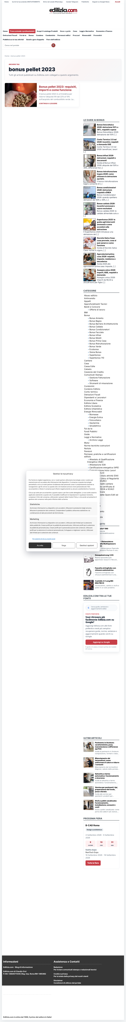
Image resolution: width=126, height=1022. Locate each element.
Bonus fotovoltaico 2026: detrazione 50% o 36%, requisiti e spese (107, 127)
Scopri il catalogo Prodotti (47, 31)
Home (6, 2)
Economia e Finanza (104, 31)
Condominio (50, 35)
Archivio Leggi (96, 440)
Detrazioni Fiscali (10, 35)
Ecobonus (94, 349)
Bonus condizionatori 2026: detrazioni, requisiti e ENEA (106, 190)
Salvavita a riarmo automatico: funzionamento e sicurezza (107, 776)
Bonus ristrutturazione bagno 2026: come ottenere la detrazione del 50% (107, 175)
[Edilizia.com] (63, 10)
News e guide (65, 31)
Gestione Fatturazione (99, 377)
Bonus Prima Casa (97, 341)
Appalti (87, 301)
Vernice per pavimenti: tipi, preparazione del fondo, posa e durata (106, 789)
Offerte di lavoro (97, 309)
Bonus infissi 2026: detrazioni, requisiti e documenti (106, 158)
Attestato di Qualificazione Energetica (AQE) (100, 460)
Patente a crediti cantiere (101, 484)
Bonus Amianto (96, 318)
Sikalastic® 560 (101, 529)
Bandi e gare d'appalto (35, 40)
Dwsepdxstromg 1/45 (104, 555)
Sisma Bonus (95, 352)
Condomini (89, 386)
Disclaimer (58, 980)
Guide (87, 434)
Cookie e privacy (61, 974)
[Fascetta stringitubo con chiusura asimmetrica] (88, 572)
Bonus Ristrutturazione (99, 343)
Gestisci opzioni (87, 545)
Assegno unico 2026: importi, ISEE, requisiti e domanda (107, 272)
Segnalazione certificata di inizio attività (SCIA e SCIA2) (100, 487)
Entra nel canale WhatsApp (53, 2)
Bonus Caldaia (96, 326)
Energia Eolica (96, 417)
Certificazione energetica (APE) (104, 467)
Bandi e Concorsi (92, 307)
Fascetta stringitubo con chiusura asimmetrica (105, 569)
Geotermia (94, 423)
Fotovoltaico (95, 420)
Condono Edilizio (92, 389)
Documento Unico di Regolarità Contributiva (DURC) (103, 479)
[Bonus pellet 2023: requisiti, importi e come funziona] (21, 95)
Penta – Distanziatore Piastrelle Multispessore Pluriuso (105, 543)
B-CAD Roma (92, 825)
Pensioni (88, 451)
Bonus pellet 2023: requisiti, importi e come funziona (58, 88)
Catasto (88, 369)
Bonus (31, 35)
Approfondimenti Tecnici (95, 304)
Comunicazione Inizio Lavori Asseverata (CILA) (101, 471)
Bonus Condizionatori (99, 329)
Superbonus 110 (96, 358)
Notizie (87, 448)
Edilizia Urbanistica (93, 409)
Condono (39, 35)
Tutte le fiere (93, 863)
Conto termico (91, 392)
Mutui (86, 443)
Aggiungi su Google (101, 642)
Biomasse (93, 414)
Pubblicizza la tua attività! (13, 40)
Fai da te (23, 35)
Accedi (117, 2)
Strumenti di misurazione (101, 383)
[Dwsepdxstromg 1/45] (88, 559)
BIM (86, 312)
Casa (75, 31)
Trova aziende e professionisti (22, 31)
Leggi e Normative (86, 31)
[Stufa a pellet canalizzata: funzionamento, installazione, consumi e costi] (88, 805)
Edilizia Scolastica (92, 406)
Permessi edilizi (64, 35)
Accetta (40, 545)
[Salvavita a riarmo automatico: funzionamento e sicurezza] (88, 778)
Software (93, 380)
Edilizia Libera (90, 403)
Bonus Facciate (96, 332)
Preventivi (98, 35)
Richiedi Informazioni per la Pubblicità (19, 998)
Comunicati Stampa (93, 375)
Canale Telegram (72, 2)
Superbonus (95, 355)
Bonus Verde (95, 346)
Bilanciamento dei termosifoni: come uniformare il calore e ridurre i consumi (107, 761)
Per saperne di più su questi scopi (43, 539)
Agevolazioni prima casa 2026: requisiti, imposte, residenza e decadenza (106, 258)
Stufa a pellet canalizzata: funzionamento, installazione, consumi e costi (106, 804)
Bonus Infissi (95, 335)
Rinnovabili (86, 35)
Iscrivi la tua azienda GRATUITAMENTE (26, 2)
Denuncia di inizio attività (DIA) (103, 475)
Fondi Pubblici (90, 431)
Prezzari (76, 35)
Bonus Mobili (95, 338)
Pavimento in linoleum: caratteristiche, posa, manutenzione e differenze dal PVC (106, 746)
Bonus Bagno (95, 321)
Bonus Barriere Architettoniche (103, 324)
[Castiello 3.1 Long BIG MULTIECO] (88, 585)
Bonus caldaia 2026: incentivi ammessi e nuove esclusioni (106, 206)
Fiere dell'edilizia (53, 40)
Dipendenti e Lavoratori (95, 397)
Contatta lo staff (10, 1007)
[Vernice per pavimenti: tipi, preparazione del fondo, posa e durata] (88, 791)
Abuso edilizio (90, 295)
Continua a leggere (48, 103)
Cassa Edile (89, 366)
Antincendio (89, 298)
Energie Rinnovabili (93, 411)
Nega (64, 545)
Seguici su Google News (101, 2)
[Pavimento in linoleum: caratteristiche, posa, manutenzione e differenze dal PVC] (88, 747)
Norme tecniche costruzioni (97, 445)
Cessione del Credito (94, 372)
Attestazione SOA (97, 464)
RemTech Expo (92, 852)
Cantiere (88, 360)
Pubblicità (85, 2)
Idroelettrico (95, 426)
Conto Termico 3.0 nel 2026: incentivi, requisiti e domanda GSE (107, 142)
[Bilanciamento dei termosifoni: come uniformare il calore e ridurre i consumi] (88, 762)
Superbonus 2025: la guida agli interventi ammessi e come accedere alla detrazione (106, 224)
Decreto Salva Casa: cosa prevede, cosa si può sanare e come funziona (106, 242)
